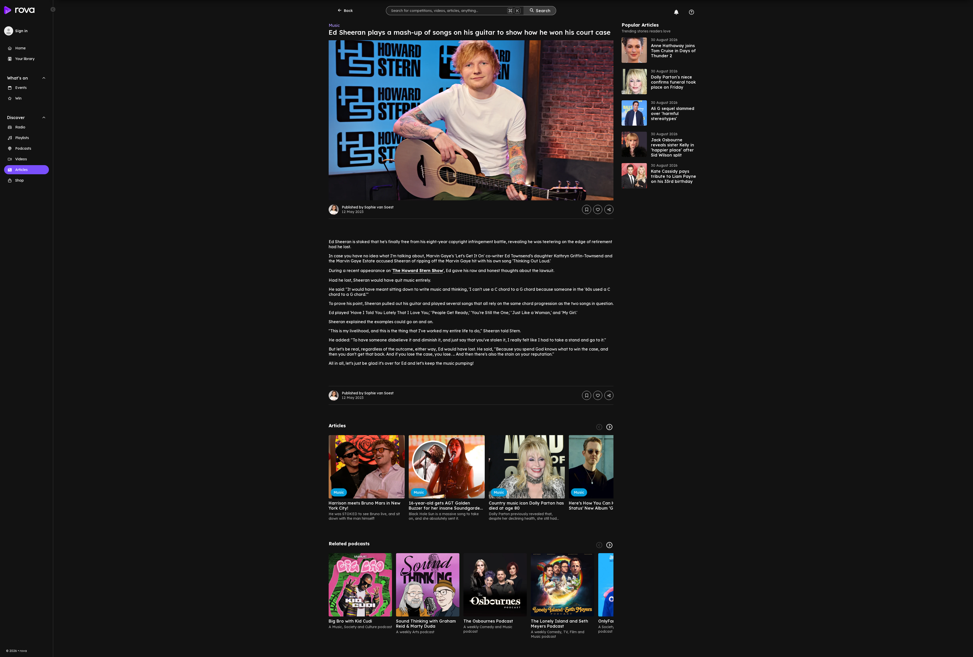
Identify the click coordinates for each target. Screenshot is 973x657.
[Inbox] (676, 12)
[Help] (691, 12)
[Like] (597, 209)
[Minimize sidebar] (53, 9)
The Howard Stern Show (417, 270)
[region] (471, 478)
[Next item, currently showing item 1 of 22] (609, 427)
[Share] (608, 209)
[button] (660, 50)
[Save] (586, 209)
